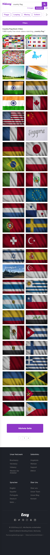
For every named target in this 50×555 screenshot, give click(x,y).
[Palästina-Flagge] (13, 409)
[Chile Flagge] (37, 302)
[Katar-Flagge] (13, 363)
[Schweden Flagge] (37, 225)
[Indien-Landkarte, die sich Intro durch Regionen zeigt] (37, 57)
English (13, 488)
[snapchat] (31, 520)
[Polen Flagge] (37, 164)
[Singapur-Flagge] (37, 271)
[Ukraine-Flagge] (13, 378)
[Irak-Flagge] (37, 317)
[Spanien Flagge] (37, 256)
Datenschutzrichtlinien (34, 535)
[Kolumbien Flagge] (13, 317)
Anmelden (39, 8)
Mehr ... (13, 502)
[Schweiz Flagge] (13, 241)
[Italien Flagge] (13, 180)
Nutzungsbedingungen (15, 535)
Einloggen (30, 8)
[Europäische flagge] (37, 195)
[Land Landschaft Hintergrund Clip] (13, 73)
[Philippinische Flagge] (37, 409)
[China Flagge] (37, 118)
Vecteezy (13, 464)
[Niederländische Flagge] (13, 210)
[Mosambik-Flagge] (37, 394)
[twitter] (19, 520)
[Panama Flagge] (37, 210)
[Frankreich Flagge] (13, 134)
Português (14, 495)
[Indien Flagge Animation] (13, 103)
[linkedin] (35, 520)
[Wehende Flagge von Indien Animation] (37, 73)
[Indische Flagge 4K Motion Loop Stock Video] (13, 88)
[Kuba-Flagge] (37, 332)
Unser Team (35, 492)
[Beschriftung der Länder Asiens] (37, 134)
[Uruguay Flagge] (37, 287)
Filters (25, 23)
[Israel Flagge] (13, 256)
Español (13, 492)
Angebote (34, 460)
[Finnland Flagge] (37, 348)
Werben (33, 464)
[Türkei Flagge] (37, 241)
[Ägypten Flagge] (13, 348)
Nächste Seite (25, 428)
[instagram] (27, 520)
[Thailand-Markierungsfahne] (13, 287)
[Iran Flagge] (13, 394)
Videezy (13, 467)
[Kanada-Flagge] (37, 103)
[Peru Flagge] (37, 180)
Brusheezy (14, 460)
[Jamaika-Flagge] (37, 378)
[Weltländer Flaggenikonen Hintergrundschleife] (13, 42)
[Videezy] (6, 4)
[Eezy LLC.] (25, 515)
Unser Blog (34, 495)
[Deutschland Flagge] (13, 149)
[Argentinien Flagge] (13, 302)
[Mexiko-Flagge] (13, 332)
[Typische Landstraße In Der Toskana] (13, 271)
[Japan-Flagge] (37, 149)
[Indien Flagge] (37, 88)
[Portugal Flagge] (13, 225)
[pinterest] (23, 520)
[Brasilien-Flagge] (13, 164)
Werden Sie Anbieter (14, 472)
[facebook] (15, 520)
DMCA (33, 471)
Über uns (34, 488)
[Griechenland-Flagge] (37, 363)
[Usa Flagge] (13, 118)
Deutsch (13, 499)
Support (33, 467)
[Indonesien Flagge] (13, 195)
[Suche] (44, 4)
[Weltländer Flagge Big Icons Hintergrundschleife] (37, 42)
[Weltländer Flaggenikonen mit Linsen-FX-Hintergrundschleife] (13, 57)
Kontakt (33, 499)
